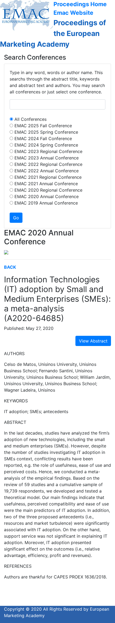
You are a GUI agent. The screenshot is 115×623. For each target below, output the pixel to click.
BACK (10, 267)
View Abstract (93, 341)
